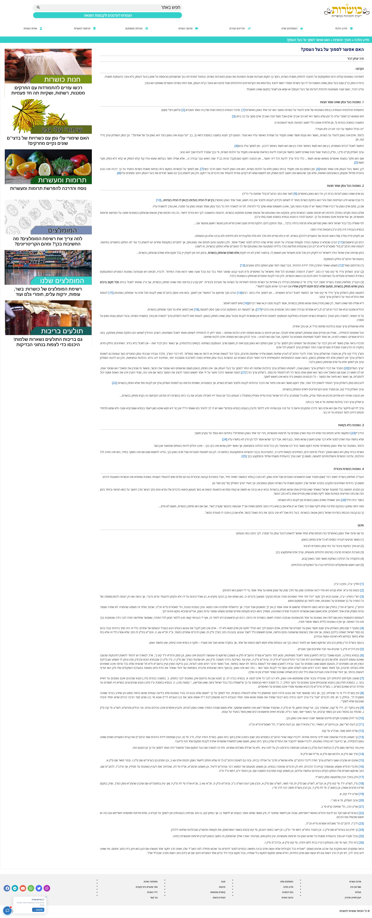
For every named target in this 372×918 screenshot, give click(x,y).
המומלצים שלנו (289, 28)
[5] (356, 162)
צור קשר (154, 897)
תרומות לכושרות (82, 28)
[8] (119, 173)
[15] (111, 293)
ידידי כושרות (152, 892)
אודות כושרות (31, 28)
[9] (295, 194)
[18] (196, 309)
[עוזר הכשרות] (7, 910)
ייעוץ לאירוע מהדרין (353, 897)
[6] (318, 169)
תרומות (222, 886)
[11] (340, 242)
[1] (243, 110)
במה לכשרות (287, 892)
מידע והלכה (361, 40)
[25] (244, 456)
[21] (243, 372)
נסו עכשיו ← (38, 910)
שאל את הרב (355, 886)
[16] (246, 303)
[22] (114, 383)
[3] (234, 116)
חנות (223, 881)
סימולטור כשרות (151, 881)
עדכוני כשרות (287, 897)
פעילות (358, 892)
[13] (242, 265)
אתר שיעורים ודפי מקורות (147, 886)
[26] (343, 500)
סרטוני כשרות (185, 28)
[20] (346, 368)
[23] (353, 433)
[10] (158, 200)
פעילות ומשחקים (134, 28)
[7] (202, 169)
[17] (259, 309)
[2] (183, 110)
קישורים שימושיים (217, 892)
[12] (341, 265)
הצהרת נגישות (219, 897)
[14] (239, 293)
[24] (224, 439)
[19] (361, 794)
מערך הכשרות (341, 40)
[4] (236, 146)
